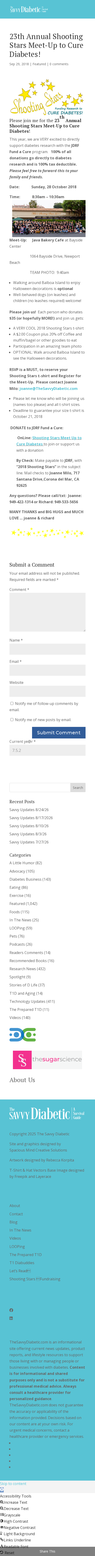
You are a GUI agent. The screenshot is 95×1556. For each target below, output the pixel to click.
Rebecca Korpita (60, 1160)
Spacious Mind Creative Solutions (38, 1150)
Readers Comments (26, 952)
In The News (20, 920)
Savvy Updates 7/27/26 (29, 842)
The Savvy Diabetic (53, 1133)
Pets (13, 936)
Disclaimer (22, 1454)
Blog (13, 1222)
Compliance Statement (32, 1460)
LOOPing (17, 928)
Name (16, 640)
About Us (22, 1080)
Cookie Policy (24, 1467)
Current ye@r (22, 741)
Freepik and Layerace (33, 1176)
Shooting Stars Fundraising (34, 1278)
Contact (16, 1213)
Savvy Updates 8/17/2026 (31, 817)
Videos (15, 1017)
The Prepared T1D (25, 1009)
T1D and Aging (22, 993)
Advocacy (17, 871)
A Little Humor (22, 862)
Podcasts (17, 944)
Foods (14, 911)
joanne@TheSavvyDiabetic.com (48, 388)
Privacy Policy (24, 1442)
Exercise (16, 895)
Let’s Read (20, 1270)
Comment (19, 589)
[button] (2, 1489)
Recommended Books (28, 960)
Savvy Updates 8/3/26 (28, 834)
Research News (22, 968)
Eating (15, 887)
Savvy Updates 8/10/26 (29, 825)
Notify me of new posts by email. (43, 719)
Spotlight (17, 976)
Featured (39, 64)
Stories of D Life (23, 985)
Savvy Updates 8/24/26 (29, 809)
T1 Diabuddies (21, 1262)
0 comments (59, 64)
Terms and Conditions (32, 1448)
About (14, 1205)
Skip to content (13, 1483)
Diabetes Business (25, 879)
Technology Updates (27, 1001)
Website (16, 682)
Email (15, 661)
